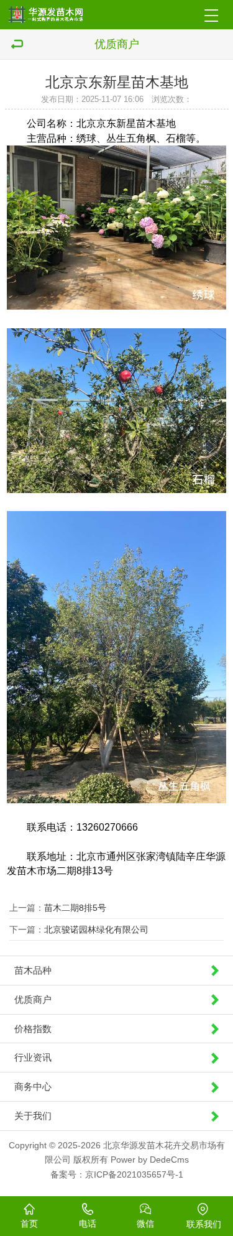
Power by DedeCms (150, 1160)
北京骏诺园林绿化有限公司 (96, 929)
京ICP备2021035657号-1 (134, 1174)
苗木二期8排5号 (75, 908)
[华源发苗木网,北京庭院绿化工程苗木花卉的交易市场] (54, 14)
